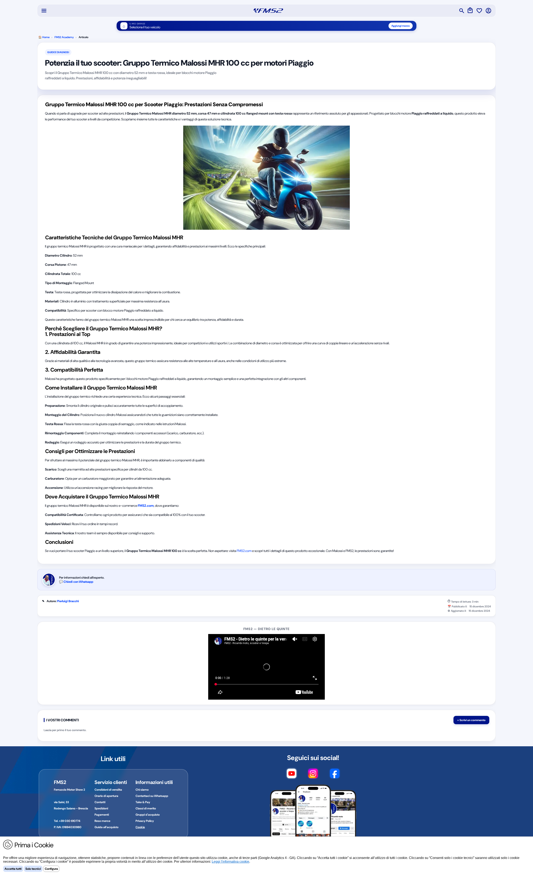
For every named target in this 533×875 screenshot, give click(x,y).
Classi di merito (146, 808)
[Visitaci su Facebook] (334, 775)
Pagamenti (102, 814)
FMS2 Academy (64, 37)
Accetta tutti (13, 869)
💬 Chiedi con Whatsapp (76, 582)
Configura (51, 869)
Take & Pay (143, 802)
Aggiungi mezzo (400, 25)
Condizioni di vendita (108, 789)
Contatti (100, 802)
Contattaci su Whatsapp (152, 796)
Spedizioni (101, 808)
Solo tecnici (33, 869)
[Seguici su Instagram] (313, 775)
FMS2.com (244, 551)
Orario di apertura (106, 796)
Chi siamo (142, 789)
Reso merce (102, 821)
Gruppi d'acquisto (148, 814)
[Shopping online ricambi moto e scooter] (268, 11)
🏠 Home (44, 37)
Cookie (140, 827)
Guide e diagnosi (58, 52)
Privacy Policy (145, 821)
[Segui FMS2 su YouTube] (291, 775)
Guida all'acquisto (106, 827)
